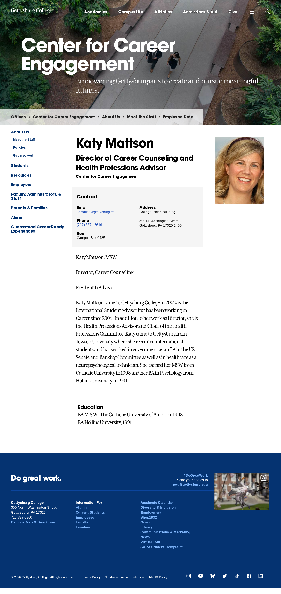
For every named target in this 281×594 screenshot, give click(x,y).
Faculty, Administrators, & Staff (36, 196)
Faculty (82, 522)
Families (83, 527)
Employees (85, 517)
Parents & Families (29, 208)
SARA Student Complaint (161, 547)
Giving (146, 522)
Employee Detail (179, 116)
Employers (21, 184)
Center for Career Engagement (64, 116)
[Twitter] (224, 576)
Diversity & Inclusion (158, 507)
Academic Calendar (156, 503)
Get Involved (23, 155)
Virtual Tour (150, 542)
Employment (151, 512)
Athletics (163, 11)
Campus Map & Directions (33, 522)
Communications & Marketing (165, 532)
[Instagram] (188, 577)
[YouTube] (200, 576)
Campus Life (130, 11)
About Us (111, 116)
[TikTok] (237, 576)
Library (146, 527)
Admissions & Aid (200, 11)
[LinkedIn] (260, 577)
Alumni (17, 217)
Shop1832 (148, 517)
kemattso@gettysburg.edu (97, 212)
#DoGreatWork (196, 475)
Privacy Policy (90, 577)
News (145, 537)
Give (232, 11)
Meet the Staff (141, 116)
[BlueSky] (212, 576)
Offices (18, 116)
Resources (21, 175)
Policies (19, 147)
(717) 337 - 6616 (89, 225)
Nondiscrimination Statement (125, 577)
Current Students (90, 512)
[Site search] (267, 11)
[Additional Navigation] (251, 11)
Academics (95, 11)
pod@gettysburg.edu (190, 484)
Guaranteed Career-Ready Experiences (37, 229)
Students (19, 165)
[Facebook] (249, 577)
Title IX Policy (158, 577)
